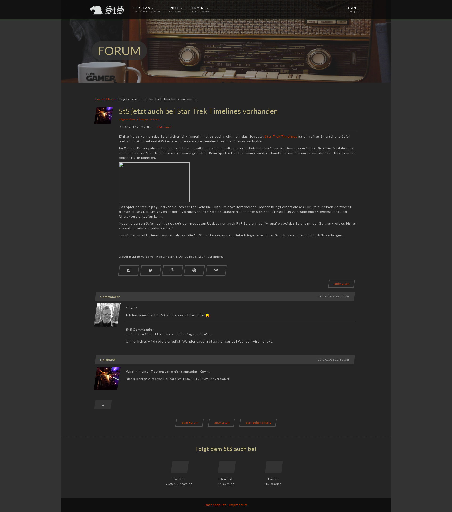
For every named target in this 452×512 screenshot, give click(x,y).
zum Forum (190, 422)
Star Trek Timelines (281, 136)
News (111, 99)
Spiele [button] (175, 9)
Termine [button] (200, 9)
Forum (100, 99)
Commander (110, 296)
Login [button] (354, 9)
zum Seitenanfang (258, 422)
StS (228, 448)
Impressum (238, 505)
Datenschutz (215, 505)
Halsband (164, 127)
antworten (342, 283)
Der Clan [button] (147, 9)
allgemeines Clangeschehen (139, 119)
